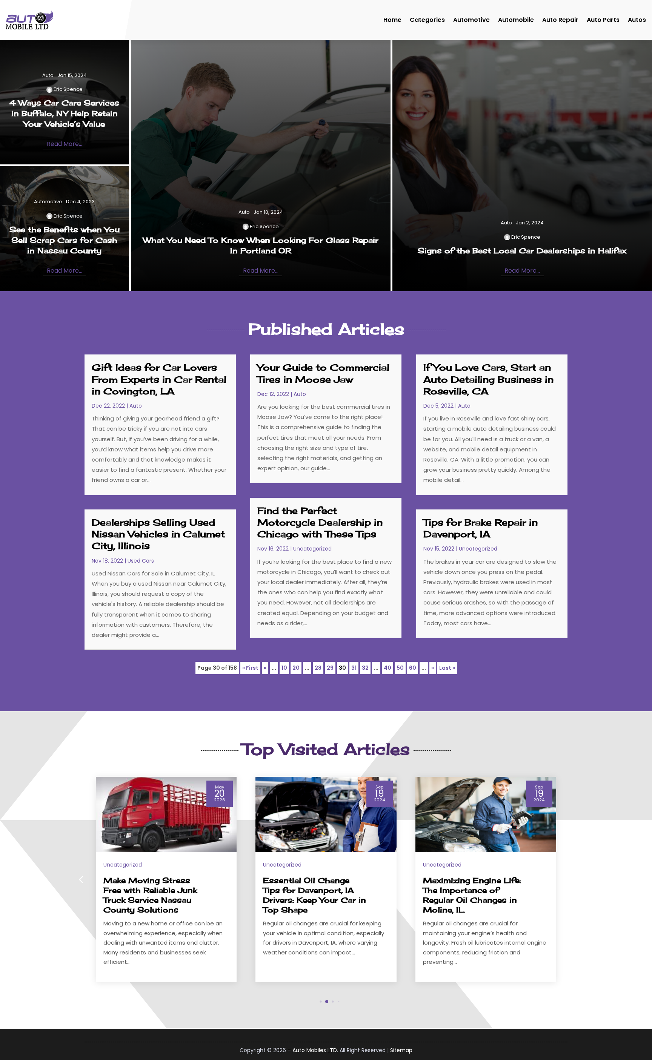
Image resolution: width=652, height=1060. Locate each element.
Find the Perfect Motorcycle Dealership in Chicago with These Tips (320, 522)
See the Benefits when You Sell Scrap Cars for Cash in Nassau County (64, 240)
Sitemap (401, 1050)
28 (318, 668)
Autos (637, 19)
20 (296, 668)
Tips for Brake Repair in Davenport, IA (480, 528)
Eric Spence (68, 89)
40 (387, 668)
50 (400, 668)
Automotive (471, 19)
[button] (571, 879)
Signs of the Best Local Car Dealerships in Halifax (522, 250)
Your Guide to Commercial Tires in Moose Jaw (323, 373)
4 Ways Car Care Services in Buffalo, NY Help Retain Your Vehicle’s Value (64, 113)
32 (365, 668)
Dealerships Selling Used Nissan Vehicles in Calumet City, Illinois (158, 534)
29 (330, 668)
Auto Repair (560, 19)
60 (412, 668)
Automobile (516, 19)
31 (354, 668)
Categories (427, 19)
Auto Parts (603, 19)
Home (392, 19)
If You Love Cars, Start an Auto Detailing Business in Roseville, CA (488, 379)
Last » (447, 668)
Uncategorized (312, 548)
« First (250, 668)
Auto (48, 75)
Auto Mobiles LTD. (315, 1050)
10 (284, 668)
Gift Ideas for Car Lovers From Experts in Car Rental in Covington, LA (159, 379)
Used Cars (141, 561)
